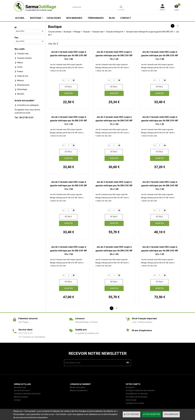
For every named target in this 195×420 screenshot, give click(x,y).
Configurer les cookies (135, 403)
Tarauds (86, 32)
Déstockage (22, 89)
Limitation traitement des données (140, 390)
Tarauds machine (24, 58)
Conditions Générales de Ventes (27, 394)
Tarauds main (23, 53)
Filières (20, 63)
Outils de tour (22, 76)
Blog (112, 18)
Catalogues (54, 18)
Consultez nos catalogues (28, 105)
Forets (19, 67)
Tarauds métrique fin (115, 32)
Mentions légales (21, 397)
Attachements (23, 85)
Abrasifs (20, 94)
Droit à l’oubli (131, 400)
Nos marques (74, 18)
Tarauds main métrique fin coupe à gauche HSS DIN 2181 (150, 32)
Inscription (130, 387)
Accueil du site (20, 387)
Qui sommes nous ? (22, 390)
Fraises (20, 71)
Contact (125, 18)
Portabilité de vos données (137, 394)
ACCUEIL (20, 18)
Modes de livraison (77, 387)
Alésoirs (20, 80)
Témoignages (96, 18)
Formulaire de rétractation (137, 397)
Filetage (77, 32)
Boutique (35, 18)
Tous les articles (54, 32)
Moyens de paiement (79, 390)
